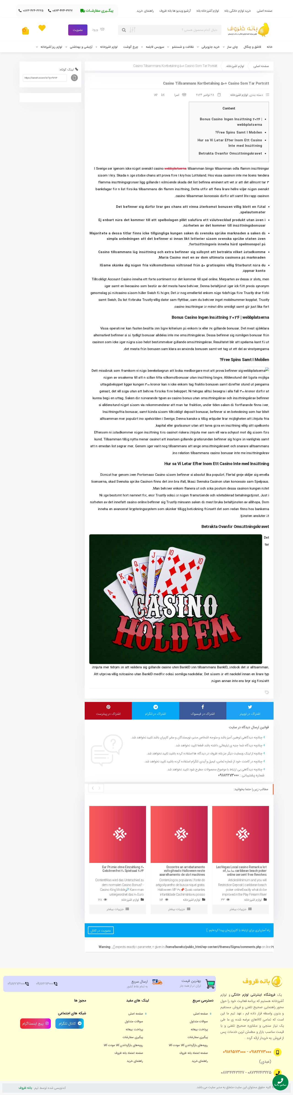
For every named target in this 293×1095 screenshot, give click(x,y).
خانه (269, 47)
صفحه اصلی (264, 10)
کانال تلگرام (67, 1023)
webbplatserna (175, 168)
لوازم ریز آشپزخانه (51, 47)
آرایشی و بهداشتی (81, 47)
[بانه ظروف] (249, 29)
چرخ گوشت (130, 47)
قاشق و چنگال (252, 47)
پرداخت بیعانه (199, 1029)
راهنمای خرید (145, 10)
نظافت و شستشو (183, 47)
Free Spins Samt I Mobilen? (238, 132)
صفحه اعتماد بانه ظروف (193, 1053)
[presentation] (99, 788)
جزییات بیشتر (115, 909)
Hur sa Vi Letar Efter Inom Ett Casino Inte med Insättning (230, 143)
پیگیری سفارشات (198, 1037)
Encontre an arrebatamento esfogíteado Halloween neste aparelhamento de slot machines (182, 871)
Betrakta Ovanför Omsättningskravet (230, 153)
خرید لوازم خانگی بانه (237, 10)
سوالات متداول (199, 1021)
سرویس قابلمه (155, 47)
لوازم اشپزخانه (108, 47)
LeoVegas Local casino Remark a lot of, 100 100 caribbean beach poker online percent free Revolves (241, 871)
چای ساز (232, 47)
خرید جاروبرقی (210, 47)
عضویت (78, 29)
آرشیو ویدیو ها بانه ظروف (175, 10)
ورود (95, 29)
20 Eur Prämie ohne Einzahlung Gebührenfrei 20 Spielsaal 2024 (123, 869)
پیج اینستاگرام (32, 1023)
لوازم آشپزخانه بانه (207, 10)
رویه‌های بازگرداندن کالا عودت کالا (188, 1045)
